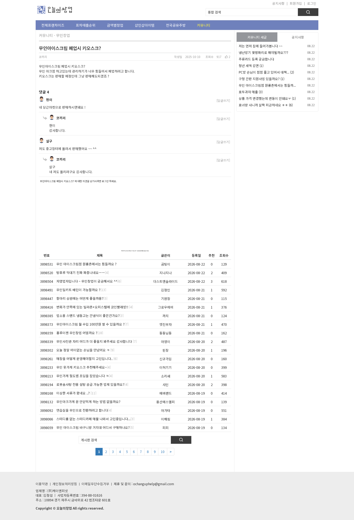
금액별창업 (115, 25)
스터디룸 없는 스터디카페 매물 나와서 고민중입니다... (95, 418)
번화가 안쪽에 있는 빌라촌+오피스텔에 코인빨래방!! (94, 307)
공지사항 (278, 3)
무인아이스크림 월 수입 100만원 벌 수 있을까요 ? (92, 324)
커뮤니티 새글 (257, 37)
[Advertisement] (135, 213)
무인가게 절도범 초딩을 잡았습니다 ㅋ (84, 375)
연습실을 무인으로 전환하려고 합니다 (84, 410)
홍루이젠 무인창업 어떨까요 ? (79, 332)
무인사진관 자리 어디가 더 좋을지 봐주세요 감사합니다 (96, 341)
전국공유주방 (176, 25)
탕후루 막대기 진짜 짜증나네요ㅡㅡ (82, 272)
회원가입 (296, 3)
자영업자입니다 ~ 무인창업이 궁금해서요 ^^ (88, 281)
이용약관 (42, 483)
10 (163, 451)
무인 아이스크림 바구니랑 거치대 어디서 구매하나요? (95, 427)
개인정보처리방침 (64, 483)
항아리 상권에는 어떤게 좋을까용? (81, 298)
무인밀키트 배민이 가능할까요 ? (81, 289)
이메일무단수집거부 (95, 483)
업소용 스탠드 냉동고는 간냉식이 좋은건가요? (90, 315)
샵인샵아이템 (144, 25)
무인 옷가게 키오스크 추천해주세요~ (83, 367)
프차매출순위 (85, 25)
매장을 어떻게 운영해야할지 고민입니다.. (86, 358)
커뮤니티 (203, 25)
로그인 (311, 3)
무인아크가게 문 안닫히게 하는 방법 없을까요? (88, 401)
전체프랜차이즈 (52, 25)
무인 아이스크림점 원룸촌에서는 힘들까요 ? (86, 264)
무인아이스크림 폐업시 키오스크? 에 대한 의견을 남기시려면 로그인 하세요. (78, 181)
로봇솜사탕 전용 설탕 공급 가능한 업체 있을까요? (92, 384)
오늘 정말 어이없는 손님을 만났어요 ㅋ (85, 350)
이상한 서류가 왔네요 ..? (76, 393)
